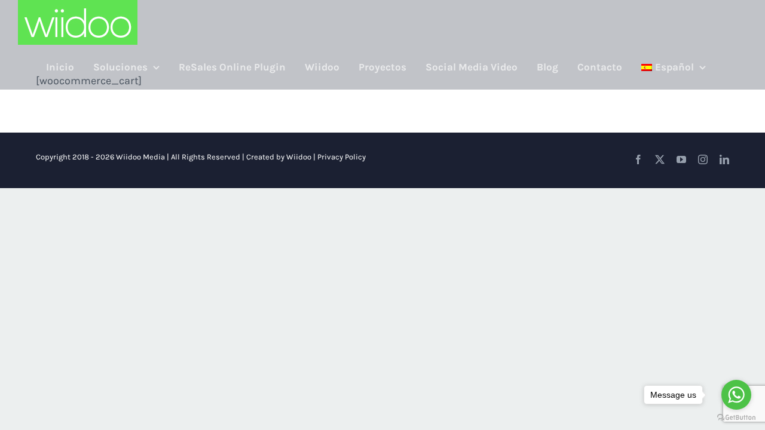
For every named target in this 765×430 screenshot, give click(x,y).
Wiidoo (298, 156)
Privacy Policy (341, 156)
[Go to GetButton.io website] (736, 418)
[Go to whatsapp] (736, 395)
